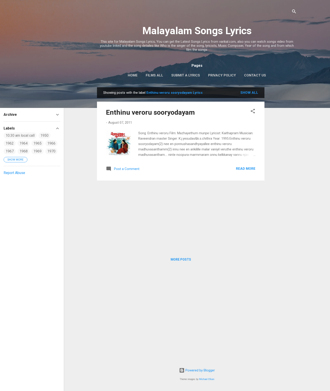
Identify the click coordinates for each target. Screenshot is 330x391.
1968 (24, 151)
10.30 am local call (20, 135)
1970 (51, 151)
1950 (44, 135)
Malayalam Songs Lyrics (197, 31)
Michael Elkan (206, 379)
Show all (249, 93)
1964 (24, 143)
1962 (10, 143)
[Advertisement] (282, 154)
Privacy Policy (222, 75)
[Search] (294, 12)
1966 (51, 143)
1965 (37, 143)
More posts (181, 259)
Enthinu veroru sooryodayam (150, 112)
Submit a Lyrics (185, 75)
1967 (10, 151)
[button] (252, 111)
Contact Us (255, 75)
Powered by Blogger (200, 370)
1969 (37, 151)
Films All (154, 75)
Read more (245, 169)
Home (133, 75)
